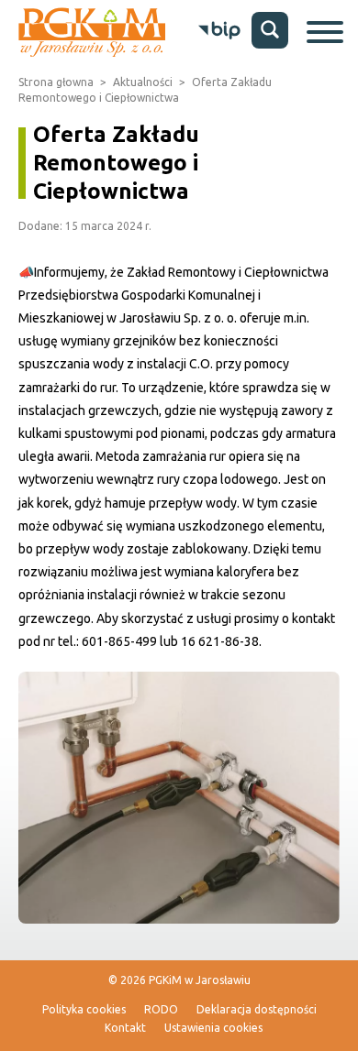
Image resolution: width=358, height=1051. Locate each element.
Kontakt (125, 1028)
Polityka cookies (84, 1009)
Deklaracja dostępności (256, 1009)
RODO (161, 1009)
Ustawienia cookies (213, 1028)
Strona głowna (56, 82)
